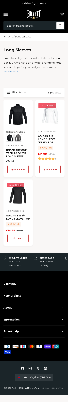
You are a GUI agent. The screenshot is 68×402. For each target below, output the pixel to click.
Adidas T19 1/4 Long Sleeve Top (18, 217)
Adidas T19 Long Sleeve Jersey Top (46, 139)
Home (9, 36)
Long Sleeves (23, 36)
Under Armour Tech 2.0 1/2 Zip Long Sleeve (16, 153)
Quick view (18, 169)
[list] (34, 261)
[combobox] (34, 25)
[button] (5, 14)
